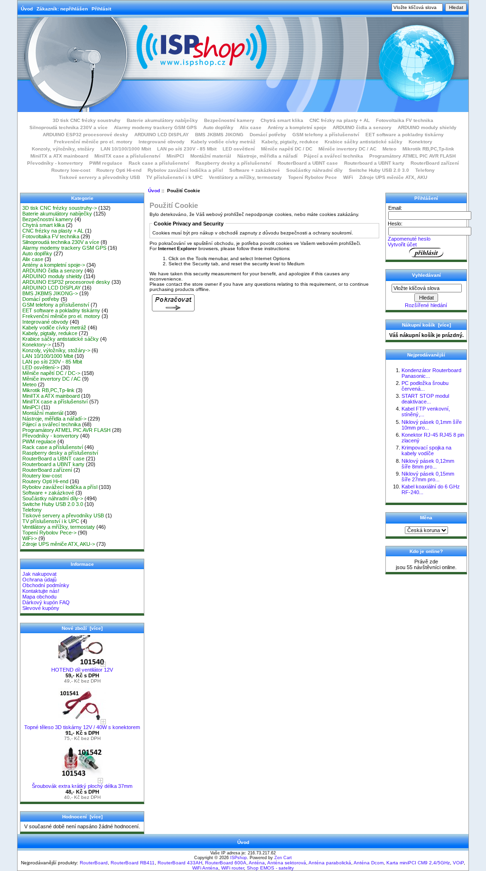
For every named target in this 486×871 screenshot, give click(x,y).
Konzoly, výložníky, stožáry (63, 148)
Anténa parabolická (329, 862)
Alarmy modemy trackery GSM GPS (155, 127)
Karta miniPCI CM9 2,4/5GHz (418, 862)
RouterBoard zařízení (435, 163)
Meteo (389, 148)
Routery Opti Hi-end (118, 170)
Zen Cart (283, 857)
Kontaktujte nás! (40, 591)
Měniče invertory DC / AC (347, 148)
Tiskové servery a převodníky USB (99, 177)
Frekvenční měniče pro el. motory (93, 141)
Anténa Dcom (368, 862)
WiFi (348, 177)
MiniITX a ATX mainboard (59, 156)
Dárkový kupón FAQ (46, 602)
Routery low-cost (70, 170)
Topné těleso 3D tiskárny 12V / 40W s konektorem (82, 727)
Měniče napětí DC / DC (286, 148)
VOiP (458, 862)
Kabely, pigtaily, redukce (290, 141)
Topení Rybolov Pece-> (49, 532)
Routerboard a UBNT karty (374, 163)
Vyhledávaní (426, 275)
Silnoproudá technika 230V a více (68, 127)
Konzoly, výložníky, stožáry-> (56, 350)
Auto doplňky (218, 127)
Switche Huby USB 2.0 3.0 (379, 170)
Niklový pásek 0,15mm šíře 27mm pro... (428, 476)
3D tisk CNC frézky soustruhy (87, 120)
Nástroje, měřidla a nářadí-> (54, 418)
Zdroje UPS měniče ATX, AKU (393, 177)
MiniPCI (175, 156)
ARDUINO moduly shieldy (427, 127)
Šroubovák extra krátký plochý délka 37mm (82, 786)
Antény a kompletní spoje (297, 127)
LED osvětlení (239, 148)
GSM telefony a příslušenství (325, 134)
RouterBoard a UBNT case (308, 163)
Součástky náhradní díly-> (52, 498)
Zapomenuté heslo (409, 239)
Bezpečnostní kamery (229, 120)
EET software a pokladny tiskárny (404, 134)
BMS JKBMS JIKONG (219, 134)
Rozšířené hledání (426, 305)
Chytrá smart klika (282, 120)
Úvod (27, 8)
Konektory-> (36, 344)
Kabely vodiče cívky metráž (223, 141)
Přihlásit (101, 8)
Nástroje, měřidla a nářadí (267, 156)
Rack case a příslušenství (159, 163)
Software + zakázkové (254, 170)
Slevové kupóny (40, 608)
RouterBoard (94, 862)
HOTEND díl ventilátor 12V (82, 670)
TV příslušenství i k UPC (174, 177)
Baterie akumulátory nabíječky (162, 120)
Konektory (420, 141)
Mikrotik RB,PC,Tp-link (428, 148)
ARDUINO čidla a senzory (362, 127)
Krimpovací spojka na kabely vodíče (426, 450)
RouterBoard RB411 (133, 862)
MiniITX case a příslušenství (127, 156)
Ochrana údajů (39, 579)
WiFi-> (29, 538)
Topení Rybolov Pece (312, 177)
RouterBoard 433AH (180, 862)
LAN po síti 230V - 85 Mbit (186, 148)
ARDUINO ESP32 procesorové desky (85, 134)
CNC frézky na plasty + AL (339, 120)
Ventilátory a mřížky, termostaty (245, 177)
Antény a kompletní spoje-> (53, 265)
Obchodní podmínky (45, 585)
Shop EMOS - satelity (270, 868)
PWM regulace (105, 163)
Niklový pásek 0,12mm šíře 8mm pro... (428, 463)
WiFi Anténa (205, 868)
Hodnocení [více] (82, 816)
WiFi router (232, 868)
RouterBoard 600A (225, 862)
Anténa (257, 862)
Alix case (251, 127)
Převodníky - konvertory (55, 163)
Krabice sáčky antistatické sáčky (363, 141)
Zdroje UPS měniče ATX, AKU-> (58, 544)
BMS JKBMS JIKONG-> (50, 293)
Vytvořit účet (402, 244)
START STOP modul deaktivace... (425, 398)
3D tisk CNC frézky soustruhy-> (59, 208)
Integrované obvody (162, 141)
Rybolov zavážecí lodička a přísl (185, 170)
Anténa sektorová (286, 862)
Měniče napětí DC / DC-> (51, 373)
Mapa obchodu (39, 596)
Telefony (425, 170)
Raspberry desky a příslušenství (233, 163)
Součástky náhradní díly (314, 170)
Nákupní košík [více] (426, 325)
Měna (426, 517)
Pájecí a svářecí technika (333, 156)
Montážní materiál (210, 156)
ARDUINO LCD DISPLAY (161, 134)
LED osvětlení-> (40, 367)
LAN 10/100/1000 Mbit (126, 148)
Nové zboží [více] (82, 628)
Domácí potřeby (268, 134)
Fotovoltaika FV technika (404, 120)
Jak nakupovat (39, 574)
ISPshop (238, 857)
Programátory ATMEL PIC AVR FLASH (412, 156)
